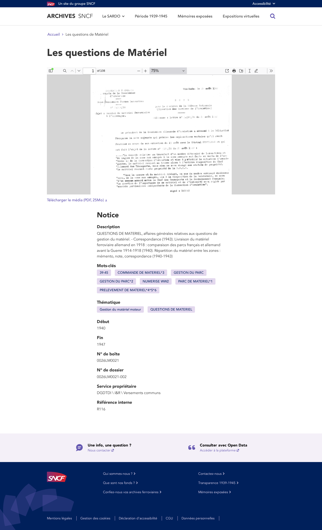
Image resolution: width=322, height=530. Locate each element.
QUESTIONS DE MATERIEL (171, 309)
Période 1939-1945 (151, 16)
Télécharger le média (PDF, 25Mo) (75, 200)
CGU (169, 518)
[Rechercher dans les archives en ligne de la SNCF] (273, 16)
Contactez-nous (210, 474)
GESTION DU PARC (189, 273)
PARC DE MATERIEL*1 (195, 281)
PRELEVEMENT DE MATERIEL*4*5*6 (128, 290)
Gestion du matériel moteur (120, 309)
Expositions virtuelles (241, 16)
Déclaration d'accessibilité (138, 518)
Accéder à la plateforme (218, 450)
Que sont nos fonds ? (119, 483)
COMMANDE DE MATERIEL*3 (141, 273)
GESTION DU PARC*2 (116, 281)
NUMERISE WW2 (156, 281)
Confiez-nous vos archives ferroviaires (130, 492)
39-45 (104, 273)
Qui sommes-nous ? (117, 474)
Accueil (53, 34)
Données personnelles (198, 518)
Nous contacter (99, 450)
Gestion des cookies (95, 518)
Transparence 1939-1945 (216, 483)
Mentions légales (59, 518)
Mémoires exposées (195, 16)
